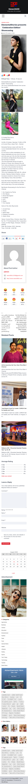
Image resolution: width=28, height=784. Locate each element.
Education (3, 630)
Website (3, 527)
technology (4, 717)
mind (14, 708)
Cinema (3, 627)
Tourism (3, 662)
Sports (3, 654)
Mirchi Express (20, 708)
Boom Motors (5, 697)
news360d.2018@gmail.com (15, 275)
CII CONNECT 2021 (12, 699)
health (21, 703)
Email (3, 520)
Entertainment (4, 633)
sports (10, 715)
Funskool (21, 701)
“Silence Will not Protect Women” (16, 717)
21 (17, 564)
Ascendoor (10, 780)
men (10, 708)
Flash (2, 638)
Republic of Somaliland (14, 713)
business (12, 697)
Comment (4, 491)
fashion (15, 701)
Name (3, 513)
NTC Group (4, 713)
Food (2, 641)
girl (17, 703)
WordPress (4, 782)
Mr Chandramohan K (7, 710)
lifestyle (13, 706)
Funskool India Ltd (6, 703)
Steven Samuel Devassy (19, 715)
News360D (14, 9)
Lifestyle (3, 649)
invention (4, 706)
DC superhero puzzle (7, 701)
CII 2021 (4, 699)
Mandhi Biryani (20, 706)
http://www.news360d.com (14, 278)
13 (14, 561)
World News (4, 665)
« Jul (13, 573)
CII (20, 697)
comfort (20, 699)
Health (3, 646)
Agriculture (4, 622)
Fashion (3, 635)
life (9, 706)
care (17, 697)
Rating (3, 510)
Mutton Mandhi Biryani (19, 710)
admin (4, 33)
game (13, 703)
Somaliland (4, 715)
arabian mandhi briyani (17, 694)
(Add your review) (6, 476)
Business (3, 624)
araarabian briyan (6, 694)
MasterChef (4, 708)
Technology (4, 660)
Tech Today (4, 657)
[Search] (25, 16)
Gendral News (5, 22)
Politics (3, 652)
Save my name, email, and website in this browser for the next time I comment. (14, 536)
